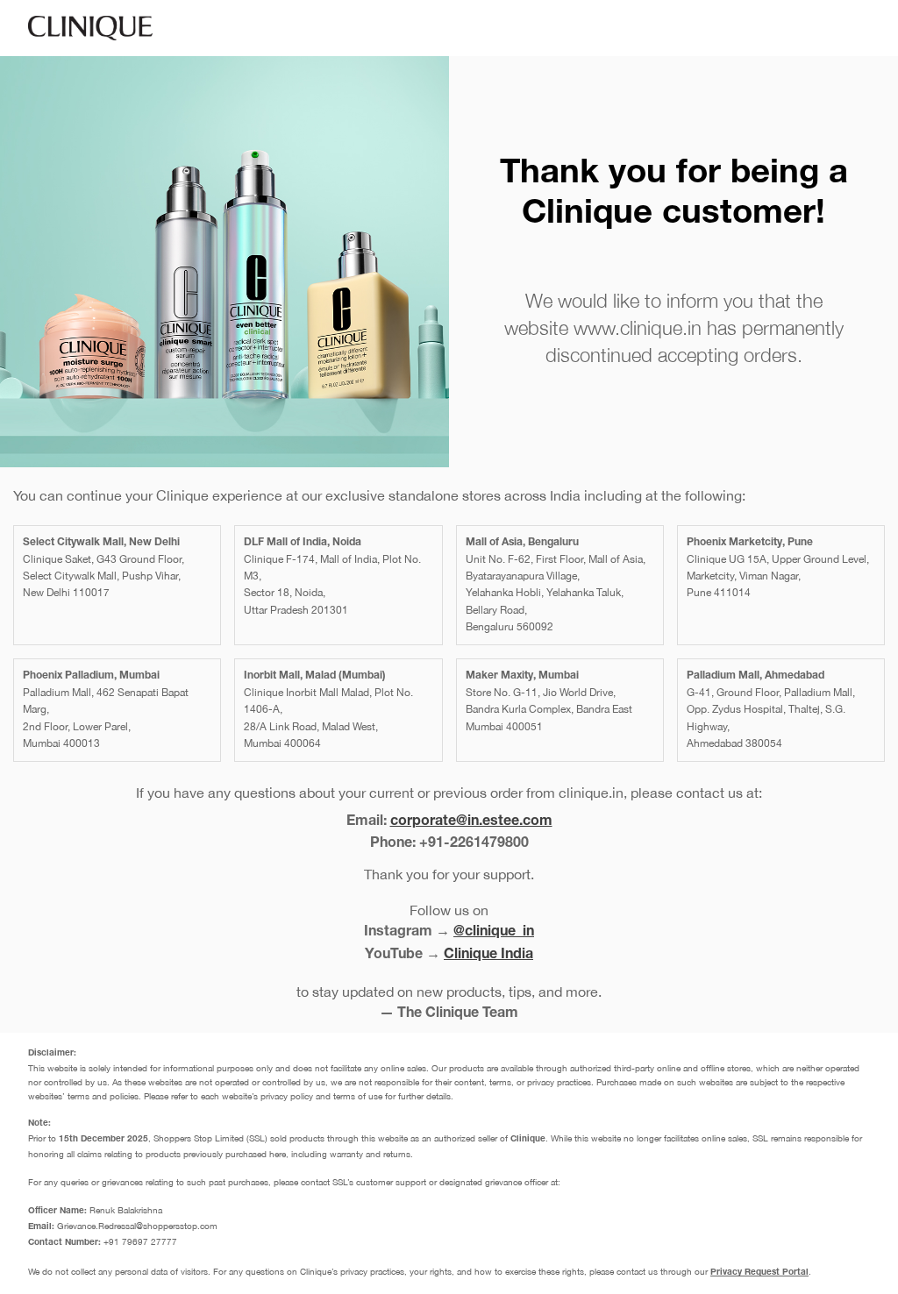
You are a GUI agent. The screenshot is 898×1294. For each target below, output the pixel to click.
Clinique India (488, 956)
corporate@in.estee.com (471, 822)
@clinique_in (493, 933)
